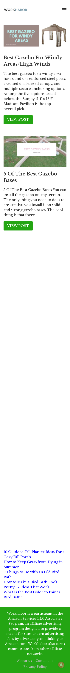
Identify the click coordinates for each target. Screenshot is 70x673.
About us (24, 661)
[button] (64, 9)
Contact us (44, 661)
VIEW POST (18, 119)
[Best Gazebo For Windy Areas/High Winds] (35, 35)
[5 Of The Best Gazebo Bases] (35, 151)
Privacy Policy (35, 667)
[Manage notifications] (61, 665)
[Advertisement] (35, 282)
